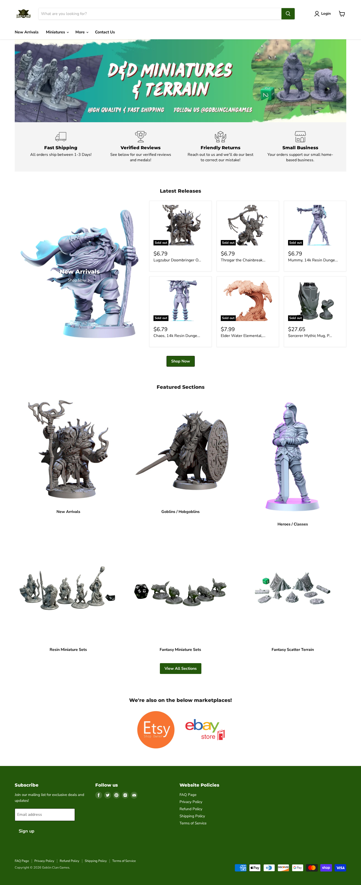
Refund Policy (191, 808)
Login (326, 13)
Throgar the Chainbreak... (243, 260)
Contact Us (105, 32)
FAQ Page (188, 794)
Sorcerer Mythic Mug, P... (310, 335)
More (80, 32)
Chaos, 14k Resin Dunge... (176, 335)
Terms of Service (193, 823)
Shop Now (180, 361)
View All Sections (181, 668)
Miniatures (56, 32)
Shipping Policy (192, 816)
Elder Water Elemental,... (243, 335)
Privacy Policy (191, 801)
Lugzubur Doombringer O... (177, 260)
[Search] (288, 13)
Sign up (26, 831)
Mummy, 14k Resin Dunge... (313, 260)
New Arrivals (27, 32)
